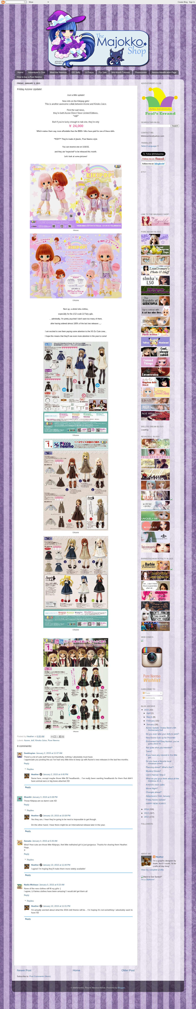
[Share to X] (57, 736)
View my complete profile (152, 870)
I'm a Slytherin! (148, 879)
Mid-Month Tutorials (120, 72)
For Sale (103, 72)
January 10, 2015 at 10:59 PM (56, 816)
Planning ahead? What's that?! (160, 767)
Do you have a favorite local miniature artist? (158, 762)
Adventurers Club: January (158, 796)
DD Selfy (76, 72)
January (150, 724)
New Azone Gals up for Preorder (160, 738)
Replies (30, 769)
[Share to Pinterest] (63, 736)
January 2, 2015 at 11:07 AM (49, 753)
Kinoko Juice (41, 740)
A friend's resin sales (155, 785)
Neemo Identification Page (164, 72)
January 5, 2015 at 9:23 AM (51, 885)
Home (20, 72)
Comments (149, 698)
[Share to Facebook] (60, 736)
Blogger (121, 988)
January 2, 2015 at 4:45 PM (55, 774)
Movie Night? (152, 788)
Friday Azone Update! (156, 800)
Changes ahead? (154, 792)
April (148, 713)
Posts (147, 693)
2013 (146, 813)
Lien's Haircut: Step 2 (155, 775)
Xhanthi (28, 797)
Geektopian (29, 753)
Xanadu (27, 841)
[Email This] (52, 736)
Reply (26, 763)
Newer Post (24, 970)
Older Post (128, 970)
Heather (35, 774)
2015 (146, 710)
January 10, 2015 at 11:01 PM (56, 906)
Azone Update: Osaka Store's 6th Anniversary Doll (161, 729)
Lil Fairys (89, 72)
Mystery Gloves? (153, 771)
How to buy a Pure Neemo (29, 77)
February (150, 721)
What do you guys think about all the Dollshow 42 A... (162, 780)
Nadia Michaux (31, 885)
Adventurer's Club (36, 72)
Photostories (141, 72)
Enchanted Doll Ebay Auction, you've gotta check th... (162, 742)
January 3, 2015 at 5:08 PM (45, 797)
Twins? (149, 751)
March (149, 717)
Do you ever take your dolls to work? (162, 734)
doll (32, 740)
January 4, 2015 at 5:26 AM (44, 841)
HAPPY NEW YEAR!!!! (156, 803)
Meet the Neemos (58, 72)
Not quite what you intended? (159, 748)
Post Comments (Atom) (40, 976)
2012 (146, 817)
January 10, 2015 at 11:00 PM (56, 865)
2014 (146, 809)
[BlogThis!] (54, 736)
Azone (27, 740)
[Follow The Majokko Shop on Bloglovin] (153, 165)
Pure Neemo (53, 740)
